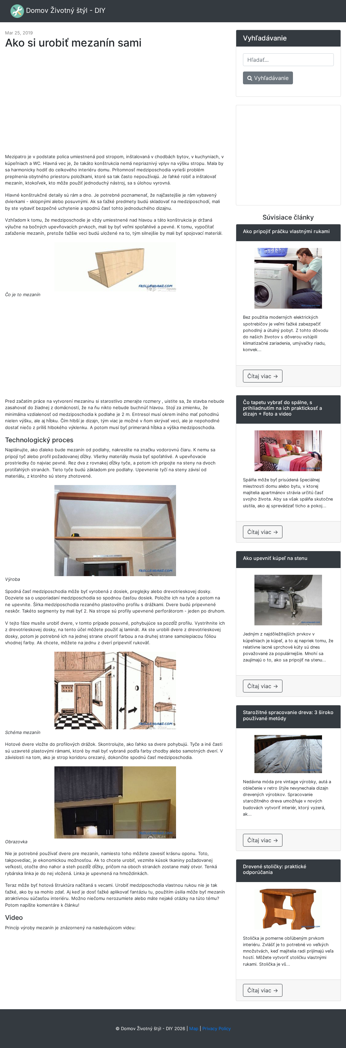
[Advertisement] (115, 104)
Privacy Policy (216, 1028)
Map (193, 1028)
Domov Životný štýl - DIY (64, 10)
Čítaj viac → (262, 376)
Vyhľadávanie (270, 78)
